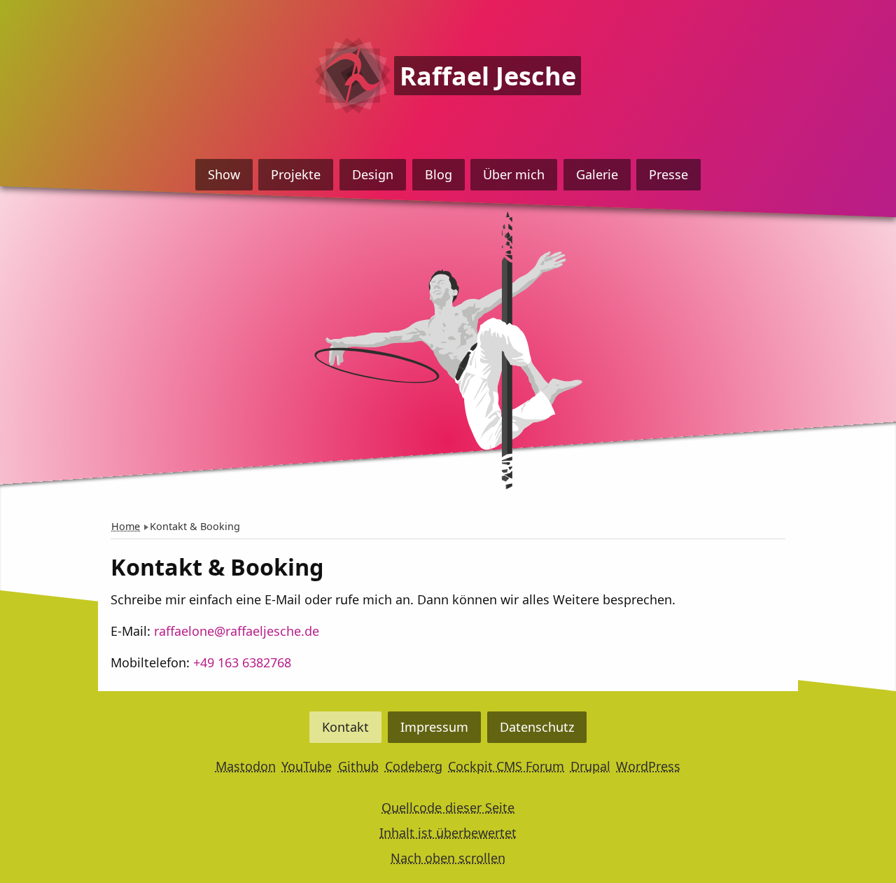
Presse (668, 174)
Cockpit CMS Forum (506, 766)
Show (224, 174)
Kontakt (345, 726)
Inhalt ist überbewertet (448, 832)
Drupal (590, 766)
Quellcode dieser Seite (448, 807)
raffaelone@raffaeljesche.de (236, 631)
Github (358, 766)
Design (372, 174)
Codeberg (413, 766)
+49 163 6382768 (242, 662)
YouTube (306, 766)
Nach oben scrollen (448, 857)
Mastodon (246, 766)
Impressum (434, 726)
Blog (438, 174)
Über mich (514, 174)
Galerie (597, 174)
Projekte (296, 174)
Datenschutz (537, 726)
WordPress (648, 766)
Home (125, 526)
